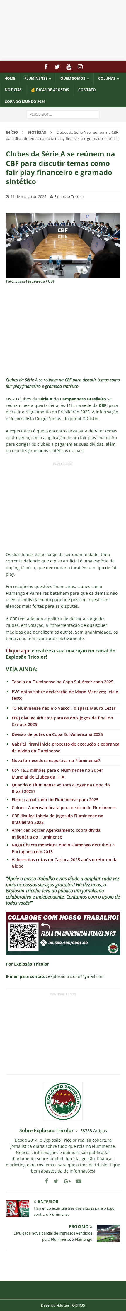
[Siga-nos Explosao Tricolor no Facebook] (46, 1181)
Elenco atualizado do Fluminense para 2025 (55, 799)
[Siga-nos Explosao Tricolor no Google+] (65, 1181)
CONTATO (87, 89)
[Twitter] (57, 67)
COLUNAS (106, 78)
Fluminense (35, 78)
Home (9, 78)
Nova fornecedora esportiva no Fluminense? (56, 760)
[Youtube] (69, 67)
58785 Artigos (93, 1130)
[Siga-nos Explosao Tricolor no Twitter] (53, 1181)
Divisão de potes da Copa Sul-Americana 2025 (57, 734)
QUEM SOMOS (72, 78)
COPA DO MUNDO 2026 (25, 101)
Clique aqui (18, 650)
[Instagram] (80, 67)
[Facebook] (46, 67)
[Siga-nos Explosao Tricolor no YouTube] (76, 1181)
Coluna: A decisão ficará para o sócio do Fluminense (64, 807)
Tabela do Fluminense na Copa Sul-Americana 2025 (62, 681)
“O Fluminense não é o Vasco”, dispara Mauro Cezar (63, 708)
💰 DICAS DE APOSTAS (50, 89)
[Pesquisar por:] (63, 114)
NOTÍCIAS (13, 89)
